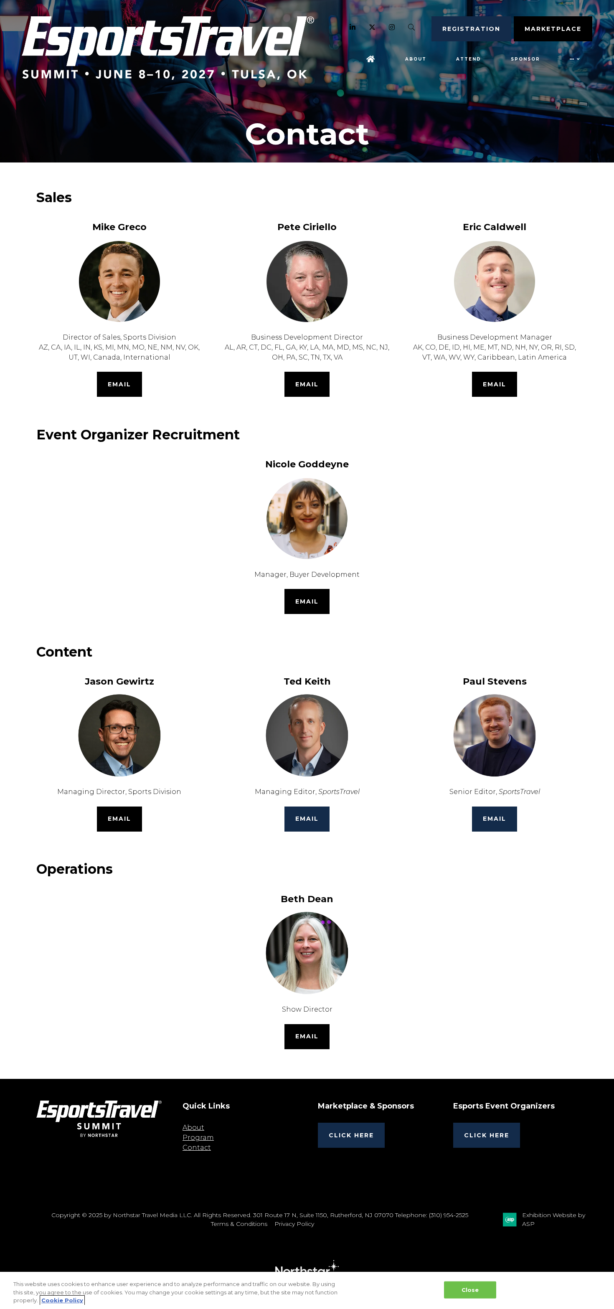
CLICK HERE (351, 1135)
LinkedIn (353, 27)
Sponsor (525, 59)
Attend (468, 59)
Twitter (372, 27)
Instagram (392, 27)
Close (470, 1289)
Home (371, 59)
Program (198, 1138)
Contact (197, 1148)
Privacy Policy (294, 1224)
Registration (471, 29)
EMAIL (119, 384)
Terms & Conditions (239, 1224)
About (415, 59)
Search (412, 27)
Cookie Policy (62, 1300)
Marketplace (553, 29)
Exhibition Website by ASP (553, 1219)
